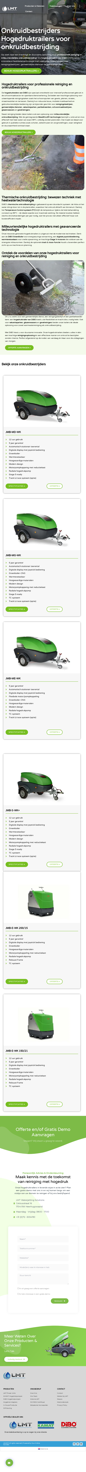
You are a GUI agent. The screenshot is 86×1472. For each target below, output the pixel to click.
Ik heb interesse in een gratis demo (34, 1294)
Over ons (71, 6)
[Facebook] (74, 1444)
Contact (28, 11)
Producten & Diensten (34, 6)
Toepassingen (56, 6)
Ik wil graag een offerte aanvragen (34, 1288)
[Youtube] (81, 1444)
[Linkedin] (77, 1444)
